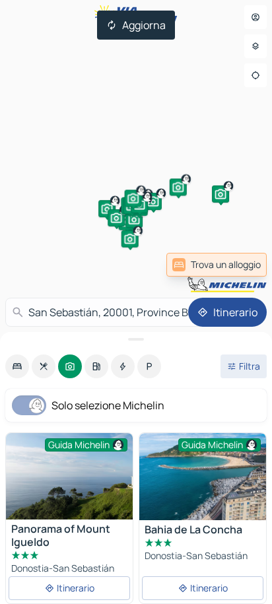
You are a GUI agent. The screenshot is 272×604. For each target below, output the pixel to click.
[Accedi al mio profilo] (255, 17)
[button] (107, 208)
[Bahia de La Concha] (202, 476)
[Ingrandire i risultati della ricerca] (136, 339)
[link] (216, 265)
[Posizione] (255, 75)
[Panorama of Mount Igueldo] (69, 476)
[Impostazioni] (255, 46)
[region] (202, 476)
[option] (17, 366)
